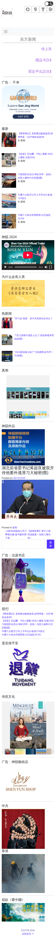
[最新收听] (42, 415)
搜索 (50, 544)
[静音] (46, 267)
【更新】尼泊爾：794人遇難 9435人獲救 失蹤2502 (28, 620)
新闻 (14, 527)
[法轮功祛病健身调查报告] (41, 751)
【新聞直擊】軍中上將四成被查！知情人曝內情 (39, 534)
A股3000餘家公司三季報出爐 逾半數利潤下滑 (16, 534)
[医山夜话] (31, 751)
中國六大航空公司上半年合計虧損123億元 (23, 631)
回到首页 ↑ (28, 933)
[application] (28, 255)
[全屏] (50, 267)
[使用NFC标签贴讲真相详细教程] (16, 415)
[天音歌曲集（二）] (20, 751)
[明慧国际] (10, 751)
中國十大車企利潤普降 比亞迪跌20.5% (21, 634)
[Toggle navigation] (6, 31)
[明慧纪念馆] (29, 415)
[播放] (5, 267)
